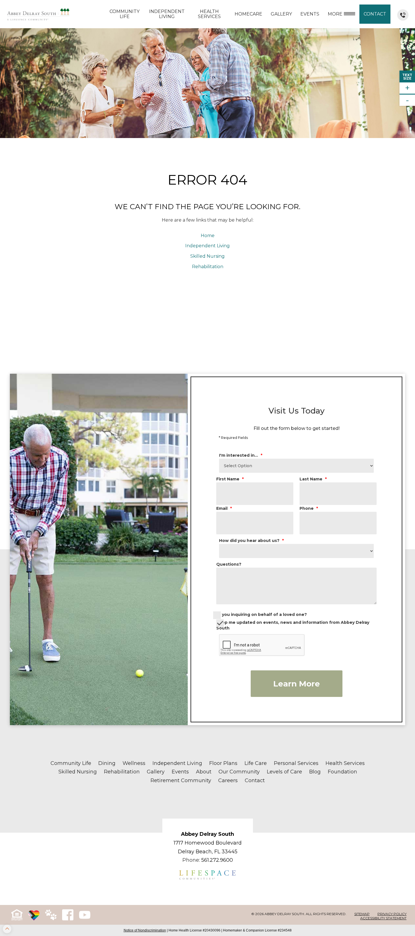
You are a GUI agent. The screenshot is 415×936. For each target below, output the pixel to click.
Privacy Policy (392, 914)
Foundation (342, 772)
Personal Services (296, 763)
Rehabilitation (207, 266)
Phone (309, 508)
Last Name (313, 479)
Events (180, 772)
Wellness (134, 763)
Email (224, 508)
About (203, 772)
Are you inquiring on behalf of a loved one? (260, 614)
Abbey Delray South (207, 834)
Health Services (209, 14)
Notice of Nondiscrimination (145, 930)
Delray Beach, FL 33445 (207, 851)
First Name (230, 479)
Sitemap (362, 914)
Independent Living (167, 14)
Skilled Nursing (207, 256)
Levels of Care (284, 772)
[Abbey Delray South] (38, 14)
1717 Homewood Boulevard (208, 843)
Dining (106, 763)
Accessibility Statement (383, 918)
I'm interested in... (240, 455)
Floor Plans (223, 763)
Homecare (248, 14)
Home (208, 235)
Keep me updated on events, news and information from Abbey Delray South (292, 625)
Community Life (124, 14)
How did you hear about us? (251, 540)
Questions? (228, 564)
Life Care (255, 763)
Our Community (239, 772)
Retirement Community (180, 780)
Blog (315, 772)
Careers (228, 780)
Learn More (296, 683)
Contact (375, 14)
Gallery (281, 14)
